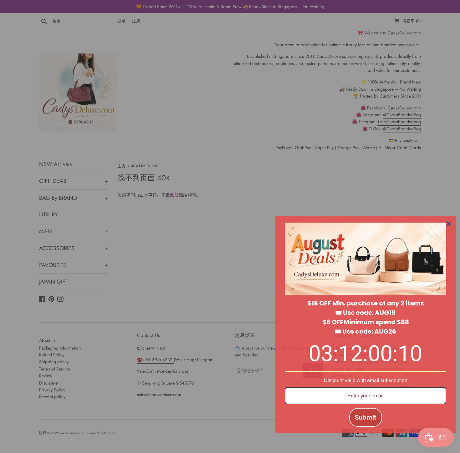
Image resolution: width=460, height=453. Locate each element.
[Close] (448, 223)
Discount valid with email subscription (365, 380)
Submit (365, 417)
